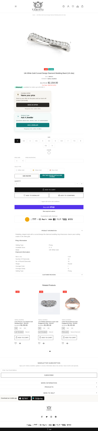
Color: (49, 150)
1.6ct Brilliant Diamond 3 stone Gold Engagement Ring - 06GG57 (48, 322)
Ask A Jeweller (32, 125)
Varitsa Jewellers (38, 6)
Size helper (27, 176)
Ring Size (17, 157)
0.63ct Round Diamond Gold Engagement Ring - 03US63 (69, 322)
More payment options (49, 211)
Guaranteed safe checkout (49, 216)
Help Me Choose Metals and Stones (52, 176)
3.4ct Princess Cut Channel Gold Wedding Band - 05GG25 (24, 322)
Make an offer (33, 105)
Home (34, 14)
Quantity (18, 181)
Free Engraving (30, 157)
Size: (49, 137)
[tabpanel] (25, 320)
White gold (49, 153)
